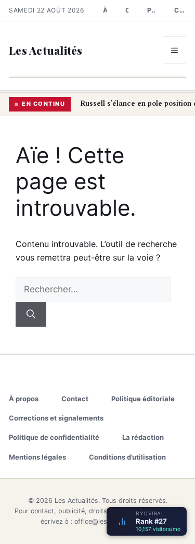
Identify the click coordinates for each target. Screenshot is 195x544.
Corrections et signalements (180, 10)
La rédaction (143, 437)
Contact (127, 10)
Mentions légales (37, 457)
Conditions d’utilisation (127, 457)
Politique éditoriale (151, 10)
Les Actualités (46, 50)
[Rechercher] (31, 314)
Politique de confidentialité (54, 437)
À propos (105, 10)
